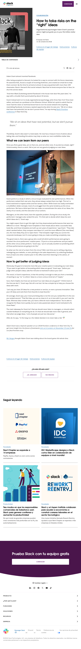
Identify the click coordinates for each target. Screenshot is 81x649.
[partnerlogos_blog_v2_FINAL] (21, 426)
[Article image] (59, 426)
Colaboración (42, 15)
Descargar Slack (20, 630)
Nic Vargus (11, 338)
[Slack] (8, 4)
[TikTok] (51, 588)
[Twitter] (64, 68)
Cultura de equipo (48, 359)
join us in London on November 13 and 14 (56, 328)
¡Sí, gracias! (32, 375)
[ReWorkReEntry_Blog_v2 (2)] (59, 483)
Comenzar (68, 4)
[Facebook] (67, 68)
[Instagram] (34, 588)
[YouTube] (47, 588)
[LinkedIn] (70, 68)
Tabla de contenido (10, 60)
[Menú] (76, 4)
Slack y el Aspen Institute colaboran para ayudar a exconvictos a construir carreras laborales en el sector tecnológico (58, 511)
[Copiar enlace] (73, 68)
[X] (42, 588)
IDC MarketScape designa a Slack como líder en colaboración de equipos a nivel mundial (57, 453)
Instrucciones (65, 47)
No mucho (50, 375)
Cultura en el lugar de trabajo (47, 47)
